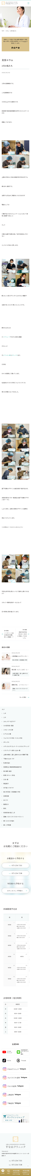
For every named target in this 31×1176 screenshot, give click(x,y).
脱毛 (4, 808)
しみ (4, 713)
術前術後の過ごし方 (9, 812)
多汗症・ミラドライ (8, 788)
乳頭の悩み (6, 763)
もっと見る (23, 697)
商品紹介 (6, 783)
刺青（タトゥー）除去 (9, 775)
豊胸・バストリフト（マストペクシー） (13, 817)
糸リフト (5, 800)
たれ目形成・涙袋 (8, 725)
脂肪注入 (6, 804)
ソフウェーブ (6, 337)
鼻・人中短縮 (7, 825)
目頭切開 (6, 796)
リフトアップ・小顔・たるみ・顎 (11, 750)
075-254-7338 (15, 873)
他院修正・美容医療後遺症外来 (12, 767)
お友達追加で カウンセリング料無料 (25, 1052)
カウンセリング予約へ (15, 891)
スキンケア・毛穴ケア (9, 721)
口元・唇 (5, 779)
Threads (23, 1060)
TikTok (9, 1060)
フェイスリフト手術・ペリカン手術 (12, 738)
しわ (4, 717)
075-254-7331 (15, 865)
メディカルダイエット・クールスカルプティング (16, 746)
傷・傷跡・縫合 (7, 771)
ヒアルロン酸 (7, 355)
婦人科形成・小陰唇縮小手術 (11, 792)
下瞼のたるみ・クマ (8, 759)
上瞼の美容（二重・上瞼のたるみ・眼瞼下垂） (16, 755)
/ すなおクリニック (9, 1052)
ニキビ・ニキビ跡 (8, 730)
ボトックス (15, 355)
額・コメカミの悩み (8, 821)
